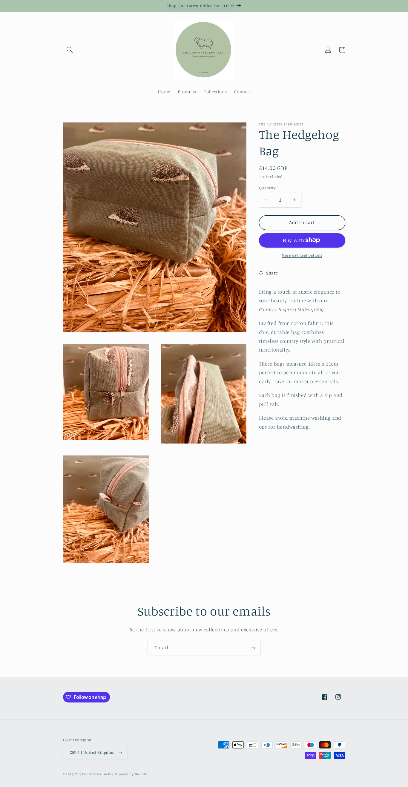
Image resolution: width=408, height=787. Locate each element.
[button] (70, 50)
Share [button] (272, 272)
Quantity (267, 187)
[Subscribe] (253, 648)
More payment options (302, 255)
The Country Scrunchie (94, 774)
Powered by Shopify (131, 774)
